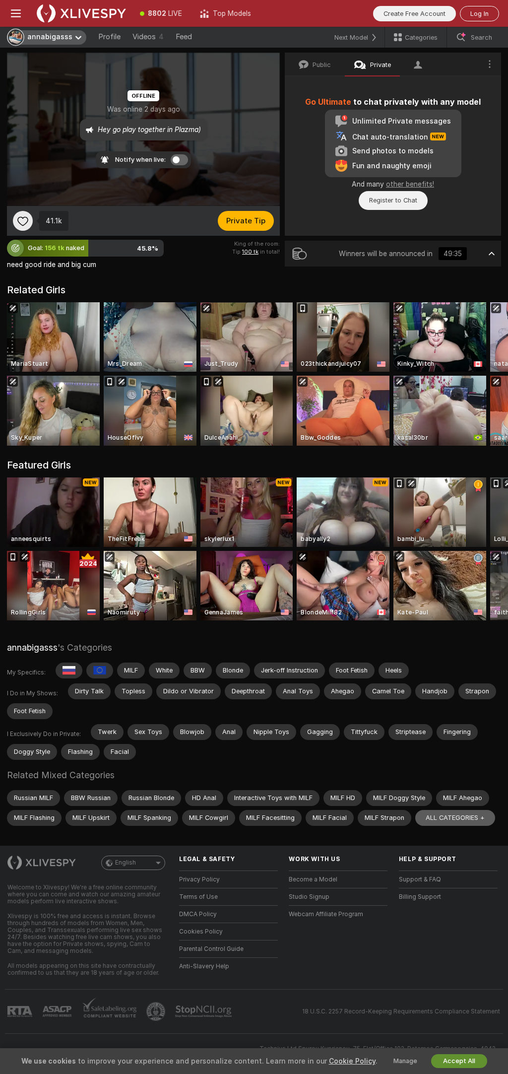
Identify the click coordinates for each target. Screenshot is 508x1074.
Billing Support (420, 896)
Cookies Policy (201, 931)
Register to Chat (393, 200)
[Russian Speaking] (69, 670)
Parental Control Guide (211, 948)
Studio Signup (309, 896)
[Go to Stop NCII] (204, 1011)
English (125, 862)
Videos (148, 36)
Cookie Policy (352, 1061)
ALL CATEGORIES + (455, 817)
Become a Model (313, 879)
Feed (184, 36)
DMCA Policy (198, 914)
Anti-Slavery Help (204, 966)
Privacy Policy (199, 879)
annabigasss (32, 647)
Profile (109, 36)
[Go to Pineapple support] (156, 1011)
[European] (99, 670)
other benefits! (410, 184)
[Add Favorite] (23, 221)
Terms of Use (198, 896)
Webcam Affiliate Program (326, 914)
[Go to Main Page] (81, 13)
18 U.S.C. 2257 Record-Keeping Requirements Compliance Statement (401, 1011)
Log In (479, 13)
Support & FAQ (420, 879)
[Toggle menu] (16, 13)
